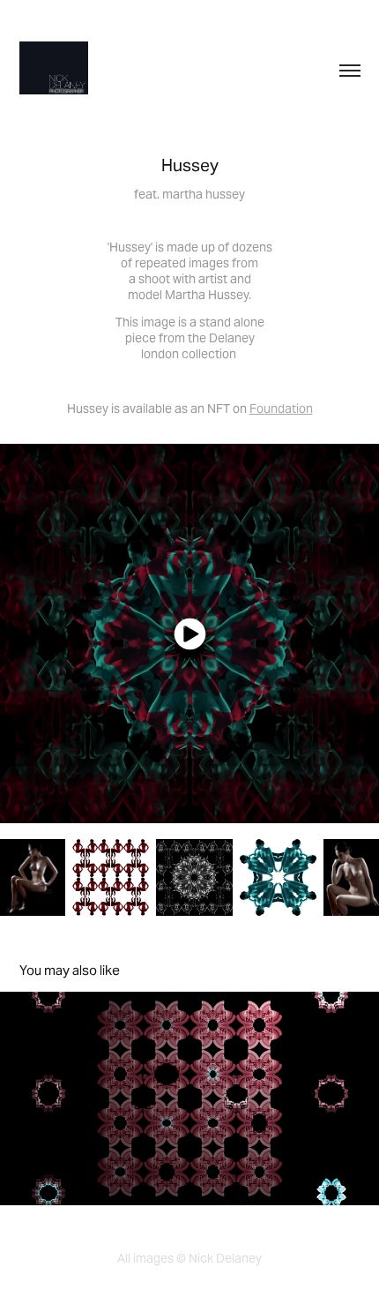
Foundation (281, 408)
